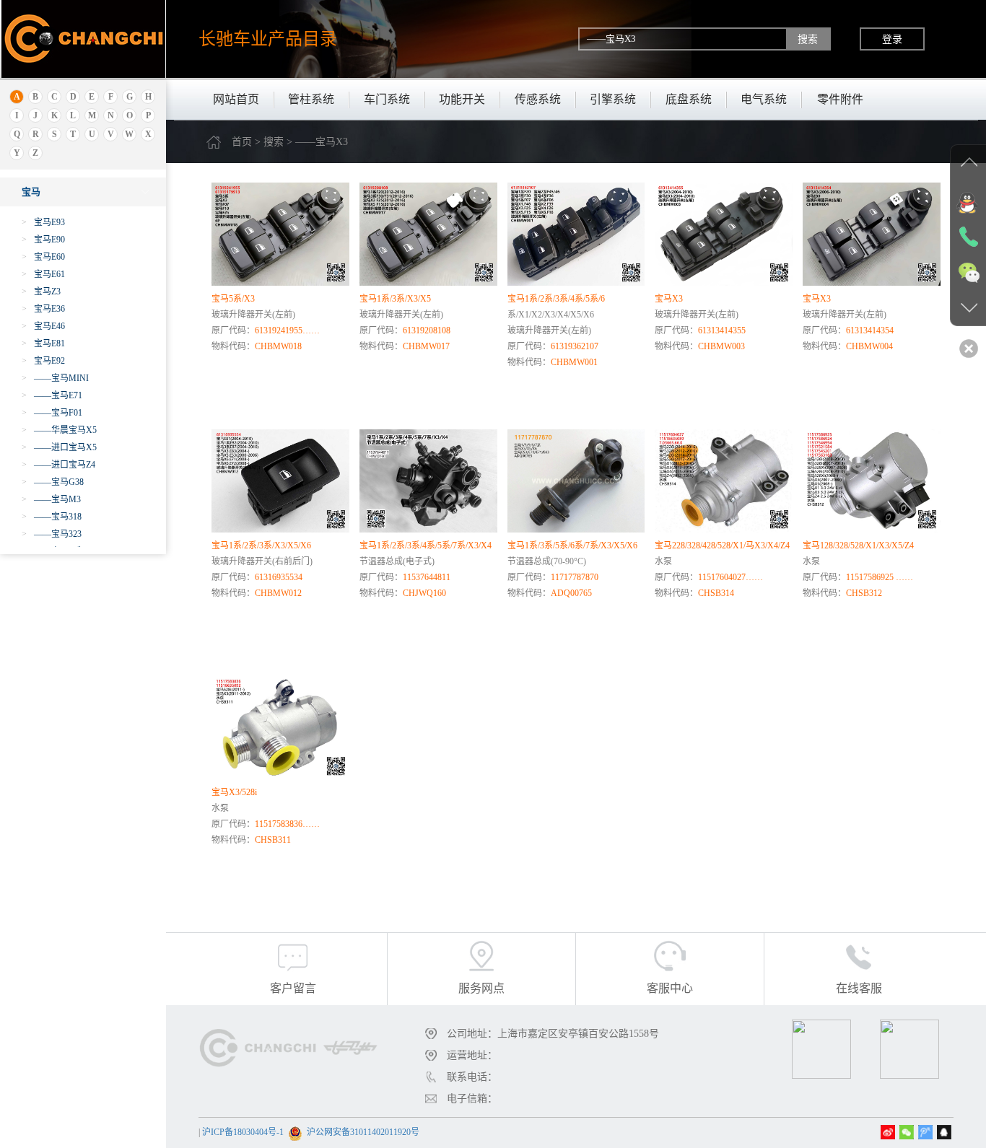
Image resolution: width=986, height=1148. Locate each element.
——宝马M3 (51, 499)
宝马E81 (43, 343)
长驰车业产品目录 (267, 38)
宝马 (31, 191)
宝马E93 (43, 222)
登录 (892, 39)
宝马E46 (43, 326)
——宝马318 (52, 517)
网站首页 (236, 99)
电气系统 (764, 99)
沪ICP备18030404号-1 (243, 1132)
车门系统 (387, 99)
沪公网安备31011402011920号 (363, 1132)
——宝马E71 (52, 395)
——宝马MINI (55, 378)
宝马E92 (43, 361)
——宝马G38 (53, 482)
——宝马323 (52, 534)
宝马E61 (43, 274)
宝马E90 (43, 240)
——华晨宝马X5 (59, 430)
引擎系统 (613, 99)
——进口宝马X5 (59, 447)
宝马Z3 (41, 291)
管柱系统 (311, 99)
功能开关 (462, 99)
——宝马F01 (52, 413)
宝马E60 (43, 257)
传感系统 (538, 99)
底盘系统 (689, 99)
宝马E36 (43, 309)
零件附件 (840, 99)
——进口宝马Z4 (58, 465)
